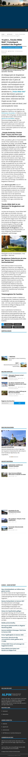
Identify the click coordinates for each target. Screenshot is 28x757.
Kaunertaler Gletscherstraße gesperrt (16, 527)
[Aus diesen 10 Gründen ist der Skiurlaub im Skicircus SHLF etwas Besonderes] (4, 384)
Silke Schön (11, 51)
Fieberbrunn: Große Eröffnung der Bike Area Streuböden (17, 392)
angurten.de (5, 726)
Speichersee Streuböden (8, 118)
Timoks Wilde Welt (18, 327)
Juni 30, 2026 (12, 530)
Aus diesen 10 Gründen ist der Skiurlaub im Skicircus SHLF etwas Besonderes (17, 384)
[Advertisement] (14, 17)
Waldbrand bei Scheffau (8, 623)
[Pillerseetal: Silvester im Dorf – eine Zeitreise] (4, 377)
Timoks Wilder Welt (18, 92)
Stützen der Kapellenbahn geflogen (11, 611)
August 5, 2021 (12, 394)
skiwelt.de (5, 723)
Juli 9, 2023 (5, 51)
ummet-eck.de (6, 730)
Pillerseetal (17, 324)
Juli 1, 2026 (12, 521)
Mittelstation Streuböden (8, 113)
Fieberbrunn (8, 324)
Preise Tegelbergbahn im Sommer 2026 (12, 635)
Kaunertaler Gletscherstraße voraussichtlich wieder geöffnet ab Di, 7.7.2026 (12, 639)
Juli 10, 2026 (12, 476)
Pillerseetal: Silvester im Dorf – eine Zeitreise (16, 376)
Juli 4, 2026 (12, 513)
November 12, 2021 (13, 387)
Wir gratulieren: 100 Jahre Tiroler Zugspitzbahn (17, 519)
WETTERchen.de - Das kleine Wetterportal (12, 733)
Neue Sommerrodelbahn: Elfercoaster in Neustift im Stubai (17, 473)
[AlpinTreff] (14, 5)
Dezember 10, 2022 (13, 378)
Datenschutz (5, 714)
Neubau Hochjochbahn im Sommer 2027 (12, 601)
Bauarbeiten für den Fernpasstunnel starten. (15, 511)
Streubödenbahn (7, 327)
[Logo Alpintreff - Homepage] (11, 697)
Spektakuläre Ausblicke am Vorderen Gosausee (16, 465)
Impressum (5, 711)
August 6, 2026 (12, 468)
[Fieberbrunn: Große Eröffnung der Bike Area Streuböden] (4, 393)
